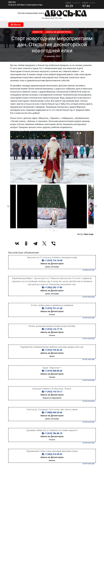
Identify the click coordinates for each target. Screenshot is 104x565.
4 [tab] (57, 231)
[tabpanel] (52, 206)
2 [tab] (50, 231)
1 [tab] (46, 231)
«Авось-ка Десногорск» (58, 32)
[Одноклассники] (26, 243)
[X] (44, 243)
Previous (8, 206)
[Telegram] (35, 243)
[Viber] (53, 243)
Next (95, 206)
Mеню (17, 24)
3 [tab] (54, 231)
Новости (37, 32)
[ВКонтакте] (17, 243)
